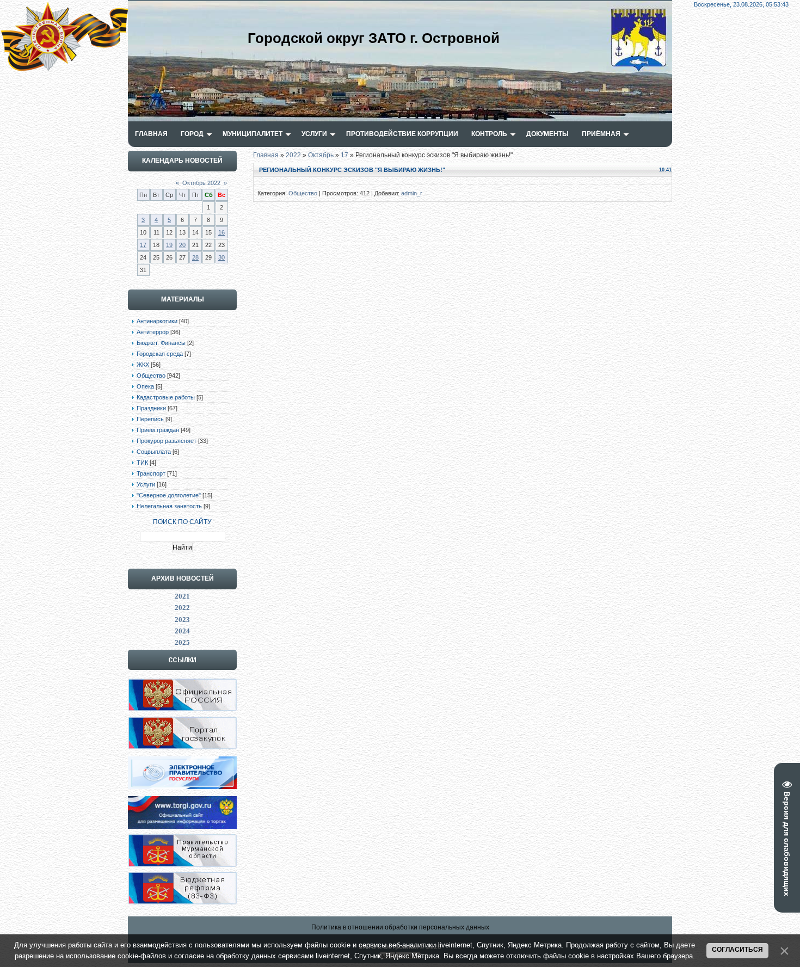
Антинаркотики (157, 321)
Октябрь (321, 155)
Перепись (150, 419)
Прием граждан (158, 430)
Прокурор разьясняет (166, 441)
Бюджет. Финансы (161, 343)
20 (182, 245)
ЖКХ (143, 364)
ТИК (142, 462)
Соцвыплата (154, 451)
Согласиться (737, 949)
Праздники (151, 408)
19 (169, 245)
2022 (293, 155)
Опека (145, 386)
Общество (151, 375)
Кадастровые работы (166, 397)
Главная (266, 155)
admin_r (411, 193)
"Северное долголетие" (169, 495)
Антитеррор (153, 332)
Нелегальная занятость (169, 506)
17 (143, 245)
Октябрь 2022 (201, 183)
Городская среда (160, 353)
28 (195, 257)
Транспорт (151, 473)
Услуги (146, 484)
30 (221, 257)
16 (221, 232)
